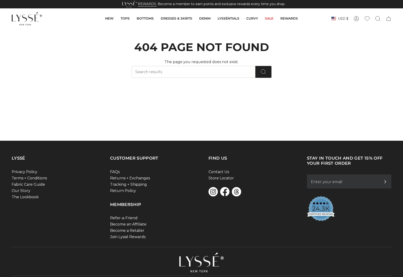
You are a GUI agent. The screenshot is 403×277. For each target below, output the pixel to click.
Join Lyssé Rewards (128, 237)
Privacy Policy (24, 172)
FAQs (115, 172)
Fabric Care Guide (28, 184)
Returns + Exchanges (130, 178)
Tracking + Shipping (128, 184)
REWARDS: (147, 4)
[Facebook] (224, 191)
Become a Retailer (127, 230)
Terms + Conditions (29, 178)
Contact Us (218, 172)
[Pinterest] (236, 191)
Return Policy (123, 190)
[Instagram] (213, 191)
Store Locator (221, 178)
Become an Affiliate (128, 224)
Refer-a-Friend (124, 218)
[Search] (263, 72)
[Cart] (388, 19)
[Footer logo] (201, 262)
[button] (109, 18)
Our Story (21, 190)
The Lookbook (25, 197)
